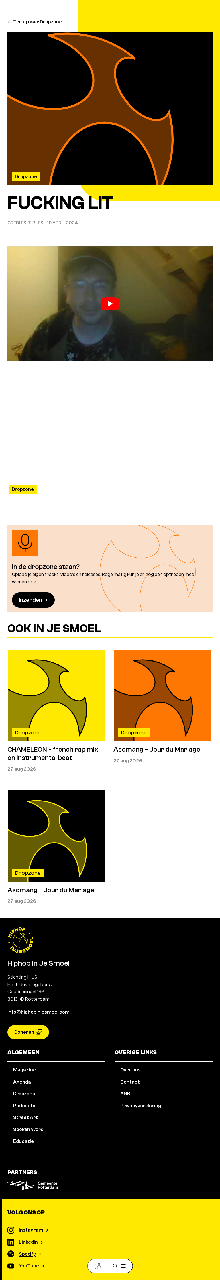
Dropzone (26, 176)
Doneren (24, 1032)
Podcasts (24, 1105)
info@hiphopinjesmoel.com (38, 1012)
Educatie (23, 1141)
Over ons (130, 1070)
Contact (130, 1082)
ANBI (125, 1093)
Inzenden (30, 600)
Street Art (25, 1117)
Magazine (24, 1070)
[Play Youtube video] (110, 303)
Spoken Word (28, 1129)
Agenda (22, 1082)
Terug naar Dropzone (37, 22)
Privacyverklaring (140, 1105)
